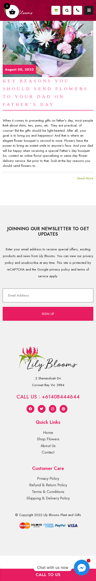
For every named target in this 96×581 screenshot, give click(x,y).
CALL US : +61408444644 (48, 396)
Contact (48, 452)
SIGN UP (48, 313)
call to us (48, 575)
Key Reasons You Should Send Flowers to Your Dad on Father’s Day (45, 92)
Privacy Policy (48, 478)
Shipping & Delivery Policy (48, 498)
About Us (48, 445)
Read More (85, 178)
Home (48, 432)
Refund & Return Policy (48, 485)
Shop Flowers (48, 439)
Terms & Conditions (48, 491)
